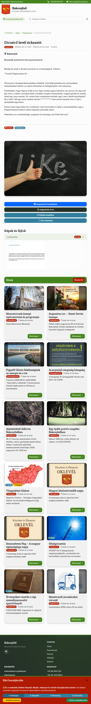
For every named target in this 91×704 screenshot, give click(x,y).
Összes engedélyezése (78, 700)
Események (52, 650)
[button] (27, 255)
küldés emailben (46, 215)
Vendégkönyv (19, 128)
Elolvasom (34, 336)
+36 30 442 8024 (54, 675)
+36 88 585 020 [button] (56, 2)
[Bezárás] (87, 680)
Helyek (50, 654)
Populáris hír (27, 33)
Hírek (18, 33)
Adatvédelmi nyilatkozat (15, 671)
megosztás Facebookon (46, 204)
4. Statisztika (77, 696)
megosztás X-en (46, 209)
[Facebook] (6, 651)
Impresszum (9, 675)
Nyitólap (9, 33)
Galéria (50, 661)
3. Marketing (55, 696)
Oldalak (50, 658)
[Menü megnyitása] (87, 19)
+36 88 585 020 (54, 671)
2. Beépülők (34, 696)
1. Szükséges (14, 696)
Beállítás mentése (13, 700)
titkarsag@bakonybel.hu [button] (78, 2)
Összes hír (78, 280)
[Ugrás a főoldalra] (5, 9)
